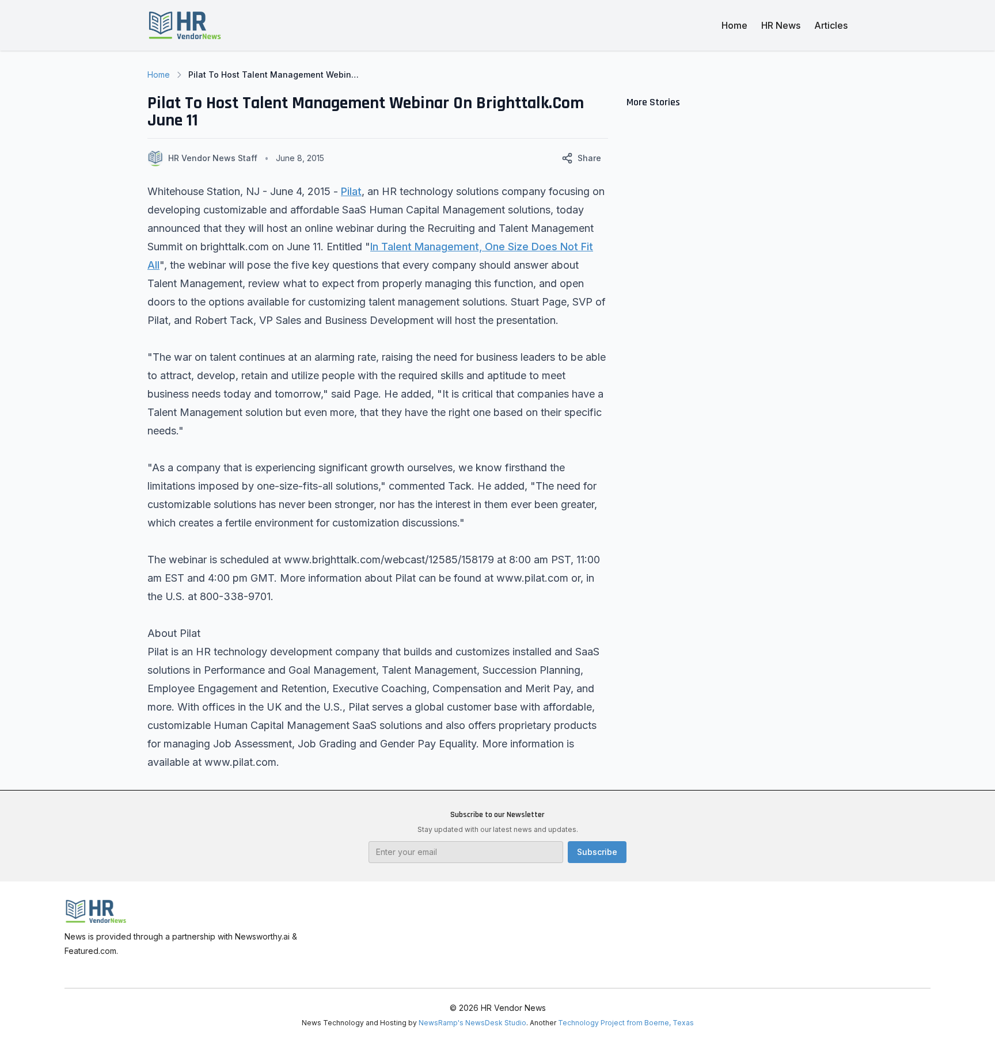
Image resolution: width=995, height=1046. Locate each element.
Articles (831, 25)
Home (734, 25)
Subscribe (597, 852)
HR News (780, 25)
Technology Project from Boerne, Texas (626, 1022)
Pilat (351, 191)
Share (589, 158)
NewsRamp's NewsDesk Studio (472, 1022)
